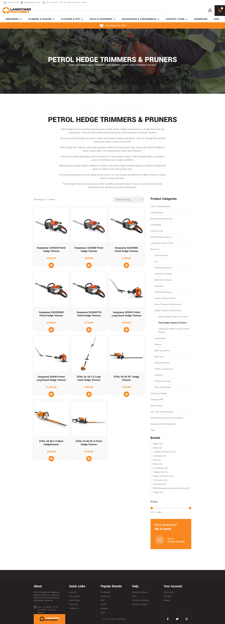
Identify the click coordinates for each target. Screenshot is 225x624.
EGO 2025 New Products (161, 237)
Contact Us (74, 608)
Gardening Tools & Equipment (163, 424)
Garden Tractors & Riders (165, 298)
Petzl (103, 612)
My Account (169, 592)
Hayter (103, 604)
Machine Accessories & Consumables (167, 418)
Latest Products (161, 255)
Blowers (157, 344)
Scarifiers (158, 375)
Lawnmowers (160, 338)
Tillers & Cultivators (162, 387)
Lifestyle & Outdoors (163, 273)
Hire (156, 261)
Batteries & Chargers (163, 280)
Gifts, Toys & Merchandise (162, 411)
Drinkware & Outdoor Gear (162, 218)
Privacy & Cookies (139, 604)
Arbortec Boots (157, 212)
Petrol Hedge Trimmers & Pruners (172, 322)
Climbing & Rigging (159, 393)
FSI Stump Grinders (162, 381)
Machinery (81, 65)
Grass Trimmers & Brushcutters (168, 304)
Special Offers (157, 405)
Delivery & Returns (140, 592)
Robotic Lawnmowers (163, 369)
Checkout (168, 596)
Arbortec (104, 608)
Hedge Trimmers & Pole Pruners (104, 65)
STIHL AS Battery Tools (160, 206)
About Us (73, 592)
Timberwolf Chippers (163, 292)
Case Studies (74, 596)
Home (71, 65)
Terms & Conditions (140, 600)
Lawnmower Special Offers (162, 243)
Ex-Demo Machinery (162, 267)
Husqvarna (105, 596)
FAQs (134, 596)
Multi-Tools (159, 356)
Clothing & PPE (157, 399)
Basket (167, 600)
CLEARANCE (156, 225)
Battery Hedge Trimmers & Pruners (173, 316)
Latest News (74, 600)
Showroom (73, 604)
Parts (153, 430)
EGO (102, 600)
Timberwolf (105, 592)
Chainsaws (159, 286)
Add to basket (51, 265)
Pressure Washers (162, 363)
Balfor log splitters (162, 350)
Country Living (157, 231)
